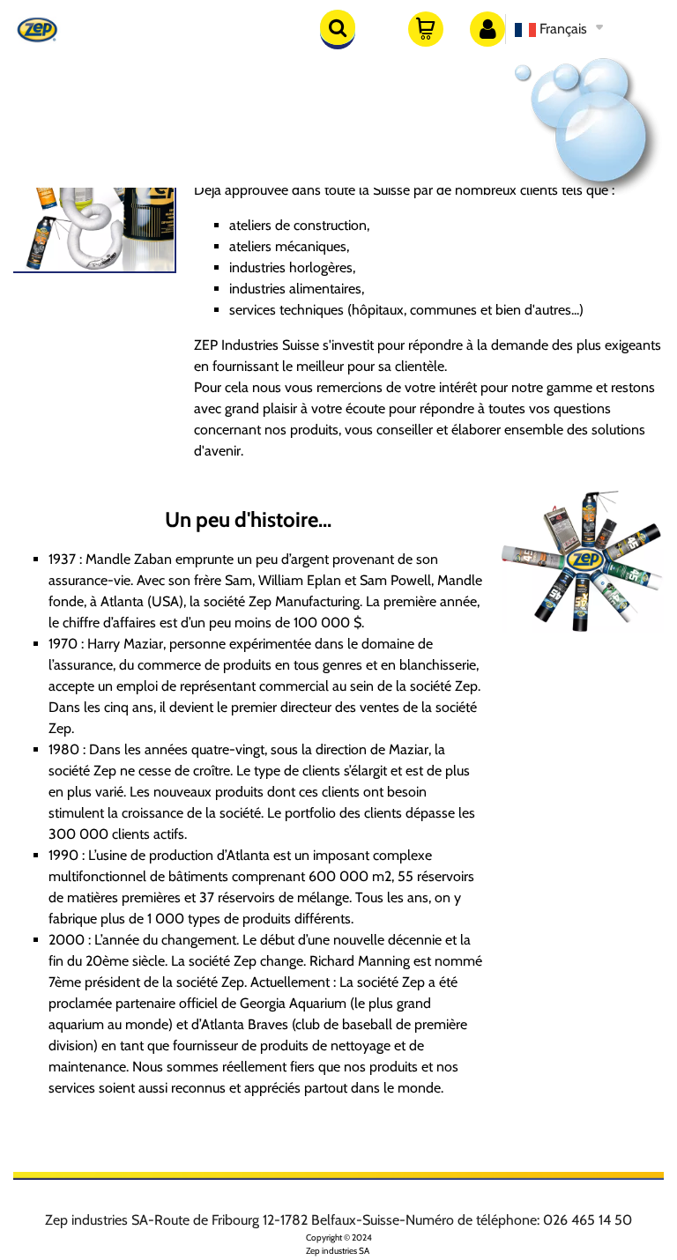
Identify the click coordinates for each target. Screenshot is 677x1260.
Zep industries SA (337, 1250)
